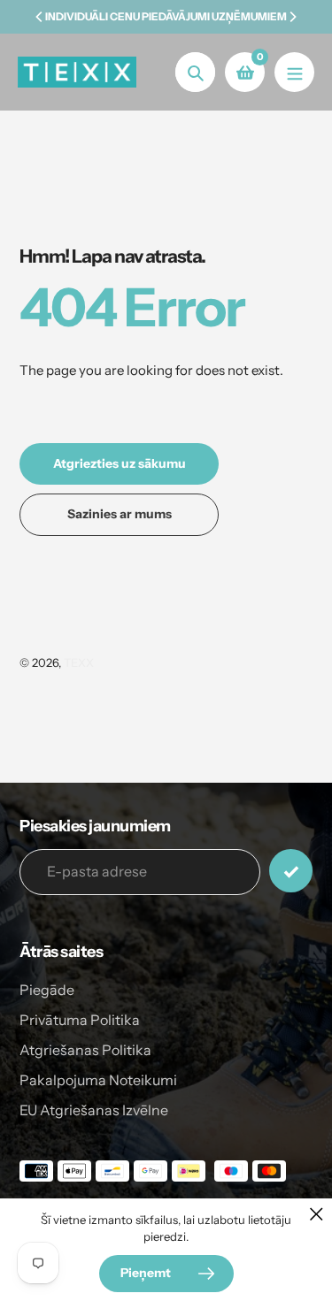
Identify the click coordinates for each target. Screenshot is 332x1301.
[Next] (292, 17)
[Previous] (40, 17)
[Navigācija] (294, 72)
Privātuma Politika (79, 1020)
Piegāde (46, 990)
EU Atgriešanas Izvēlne (93, 1110)
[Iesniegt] (291, 870)
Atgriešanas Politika (85, 1050)
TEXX (79, 662)
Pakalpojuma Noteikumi (98, 1080)
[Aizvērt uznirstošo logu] (316, 1214)
